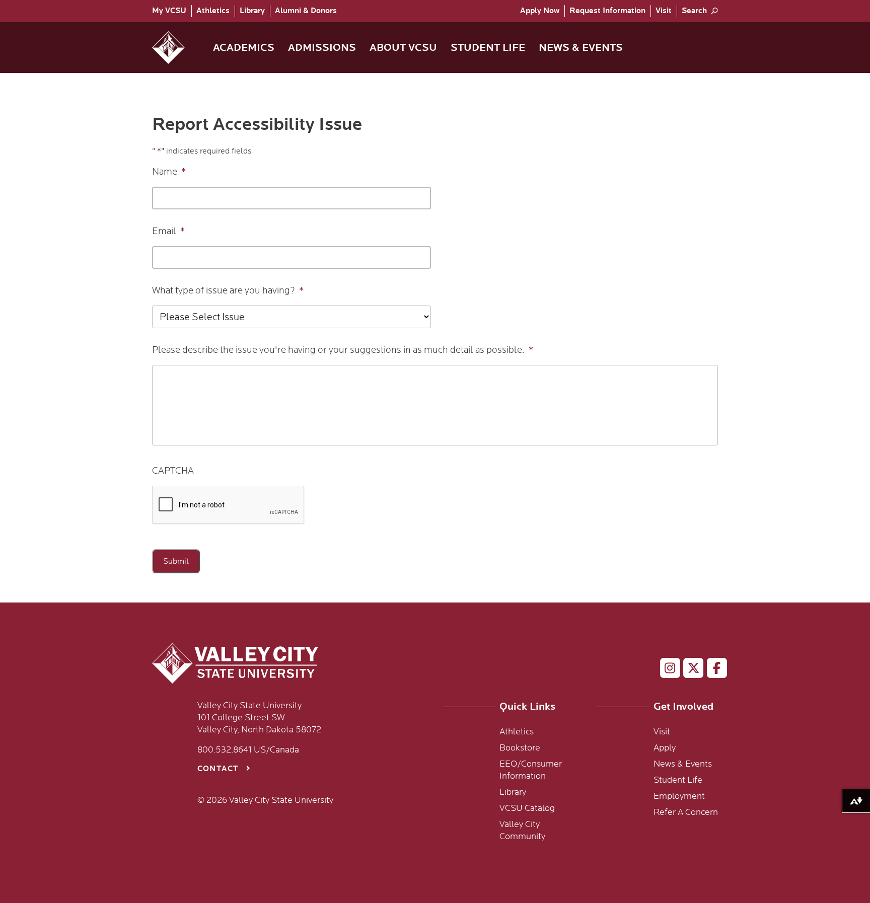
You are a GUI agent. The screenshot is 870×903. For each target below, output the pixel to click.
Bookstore (519, 748)
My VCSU (169, 11)
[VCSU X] (689, 670)
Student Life (678, 780)
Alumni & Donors (306, 11)
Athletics (213, 11)
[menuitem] (171, 11)
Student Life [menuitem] (488, 47)
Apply (539, 11)
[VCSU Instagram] (666, 670)
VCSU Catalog (527, 808)
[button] (176, 47)
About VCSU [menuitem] (403, 47)
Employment (679, 796)
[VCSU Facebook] (712, 670)
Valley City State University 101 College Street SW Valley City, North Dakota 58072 (259, 718)
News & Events (683, 764)
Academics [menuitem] (243, 47)
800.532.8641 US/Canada (248, 750)
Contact (218, 769)
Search (694, 11)
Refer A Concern (686, 812)
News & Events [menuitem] (581, 47)
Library (252, 11)
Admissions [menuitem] (322, 47)
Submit (176, 561)
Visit (664, 11)
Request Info (607, 11)
